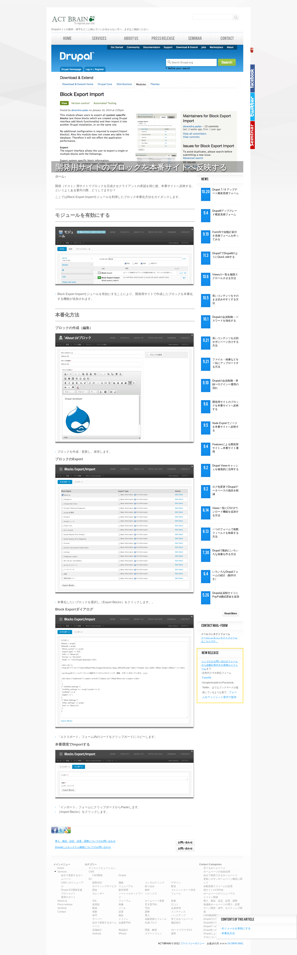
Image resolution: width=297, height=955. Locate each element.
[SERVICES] (99, 39)
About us (62, 900)
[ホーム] (73, 21)
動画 (94, 908)
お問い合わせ (185, 842)
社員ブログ (151, 922)
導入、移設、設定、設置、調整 (220, 900)
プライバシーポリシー (192, 943)
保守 (94, 915)
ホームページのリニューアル (219, 893)
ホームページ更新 (154, 900)
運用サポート (68, 897)
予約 (147, 908)
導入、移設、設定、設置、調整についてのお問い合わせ (85, 841)
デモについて (210, 937)
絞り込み (150, 886)
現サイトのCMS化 (213, 889)
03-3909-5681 (235, 943)
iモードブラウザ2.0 (181, 930)
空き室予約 (151, 904)
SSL (94, 900)
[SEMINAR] (195, 39)
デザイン (176, 882)
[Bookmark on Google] (67, 832)
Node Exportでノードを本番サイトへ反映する (225, 427)
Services (62, 871)
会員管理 (176, 908)
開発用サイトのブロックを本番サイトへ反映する (225, 405)
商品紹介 (123, 930)
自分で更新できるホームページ (220, 875)
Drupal (122, 875)
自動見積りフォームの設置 (218, 886)
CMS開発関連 (211, 915)
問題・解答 (151, 930)
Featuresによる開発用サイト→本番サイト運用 (225, 448)
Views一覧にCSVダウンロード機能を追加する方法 (225, 512)
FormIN (206, 677)
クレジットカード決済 (183, 889)
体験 (94, 911)
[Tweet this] (61, 832)
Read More (230, 613)
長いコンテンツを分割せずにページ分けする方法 (225, 342)
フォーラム (125, 900)
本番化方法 (228, 933)
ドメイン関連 (210, 897)
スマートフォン (153, 933)
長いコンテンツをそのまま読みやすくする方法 (225, 299)
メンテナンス (178, 911)
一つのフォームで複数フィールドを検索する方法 (225, 533)
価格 (121, 882)
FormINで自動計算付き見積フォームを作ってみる (225, 236)
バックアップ (178, 915)
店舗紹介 (97, 930)
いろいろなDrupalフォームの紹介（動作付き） (225, 575)
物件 (147, 889)
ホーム (59, 176)
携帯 (173, 933)
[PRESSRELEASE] (163, 39)
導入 (147, 915)
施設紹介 (176, 922)
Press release (65, 904)
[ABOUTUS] (131, 39)
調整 (147, 911)
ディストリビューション (102, 868)
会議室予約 (125, 922)
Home (60, 868)
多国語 (96, 904)
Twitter (253, 107)
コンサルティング (154, 882)
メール (122, 908)
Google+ (253, 50)
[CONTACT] (227, 39)
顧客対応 (97, 882)
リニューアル (126, 886)
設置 (121, 911)
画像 (121, 904)
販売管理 (123, 889)
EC (90, 879)
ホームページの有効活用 (216, 871)
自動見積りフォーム (156, 919)
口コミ (174, 904)
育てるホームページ (182, 919)
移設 (121, 915)
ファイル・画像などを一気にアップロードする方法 (225, 363)
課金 (94, 889)
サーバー (97, 919)
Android (96, 933)
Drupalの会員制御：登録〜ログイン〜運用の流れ (225, 384)
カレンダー (98, 893)
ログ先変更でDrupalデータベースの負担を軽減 (225, 490)
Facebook (253, 78)
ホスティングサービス (104, 886)
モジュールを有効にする (236, 928)
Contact (61, 911)
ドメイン (123, 919)
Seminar (253, 135)
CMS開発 (97, 875)
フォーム (176, 893)
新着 (173, 900)
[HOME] (67, 39)
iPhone (122, 933)
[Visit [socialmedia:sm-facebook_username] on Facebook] (54, 832)
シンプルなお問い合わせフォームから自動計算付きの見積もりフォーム (219, 665)
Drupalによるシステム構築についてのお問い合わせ (83, 847)
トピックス (151, 893)
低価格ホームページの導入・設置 (221, 904)
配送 (173, 886)
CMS (91, 871)
